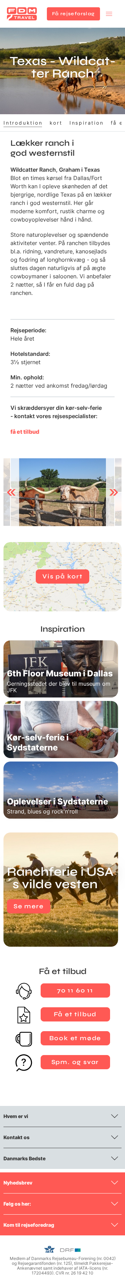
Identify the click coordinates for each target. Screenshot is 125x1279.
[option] (62, 492)
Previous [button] (11, 492)
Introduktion (23, 123)
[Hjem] (22, 13)
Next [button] (114, 492)
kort (56, 123)
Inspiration (86, 123)
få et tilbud (24, 431)
